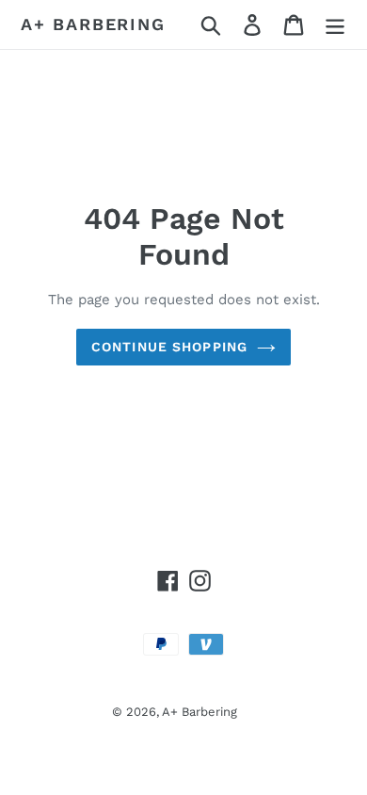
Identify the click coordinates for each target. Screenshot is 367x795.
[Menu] (335, 25)
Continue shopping (169, 346)
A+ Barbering (93, 24)
